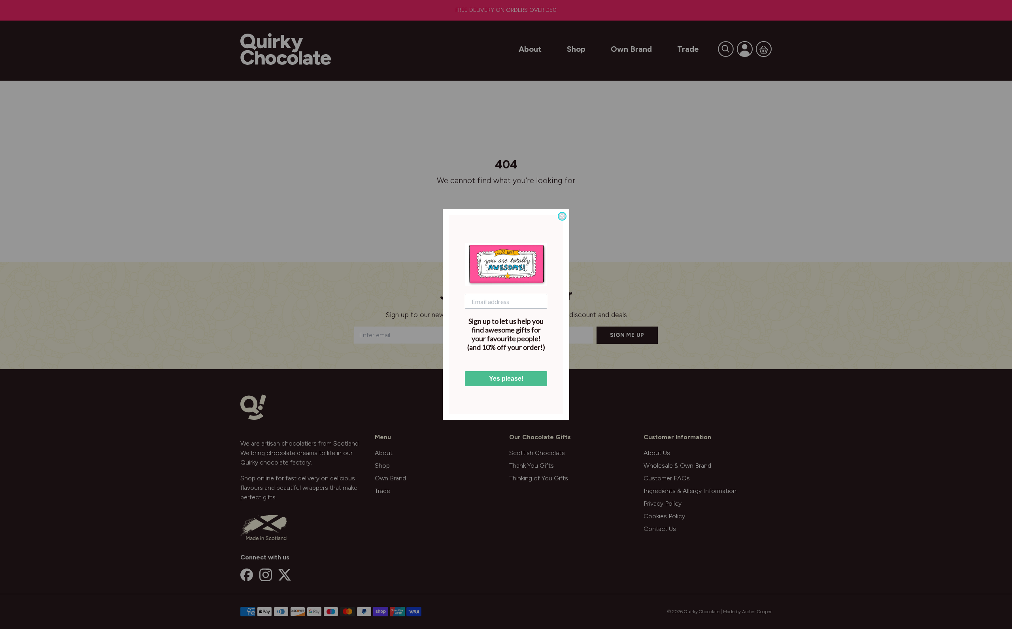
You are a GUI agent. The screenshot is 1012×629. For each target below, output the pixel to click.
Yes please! (506, 378)
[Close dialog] (562, 216)
